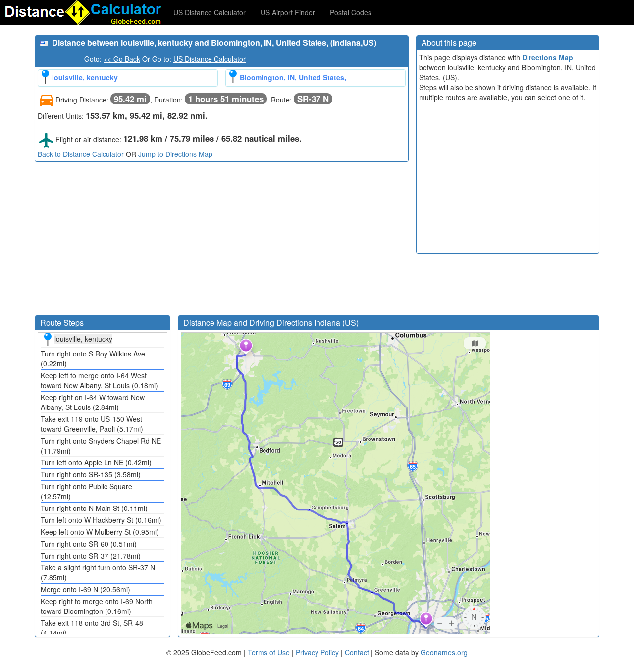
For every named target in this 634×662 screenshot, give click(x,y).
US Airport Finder (288, 12)
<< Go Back (122, 59)
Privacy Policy (318, 652)
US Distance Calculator (209, 12)
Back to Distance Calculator (81, 154)
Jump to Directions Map (175, 154)
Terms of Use (270, 652)
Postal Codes (350, 12)
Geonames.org (444, 652)
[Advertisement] (222, 241)
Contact (357, 652)
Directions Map (547, 57)
